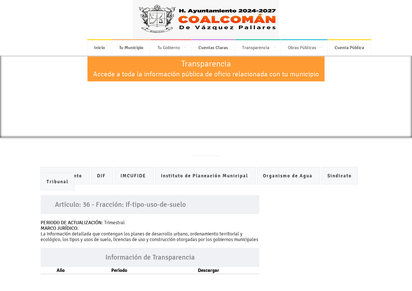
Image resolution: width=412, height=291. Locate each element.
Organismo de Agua (288, 176)
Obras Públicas (302, 47)
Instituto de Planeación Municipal (205, 176)
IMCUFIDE (134, 176)
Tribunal (57, 182)
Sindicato (339, 176)
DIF (102, 176)
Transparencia (255, 47)
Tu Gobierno (169, 47)
